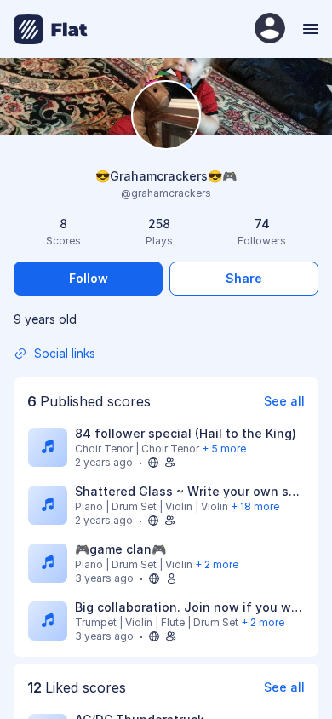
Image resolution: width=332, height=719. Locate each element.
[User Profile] (270, 29)
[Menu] (308, 29)
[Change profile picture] (166, 116)
